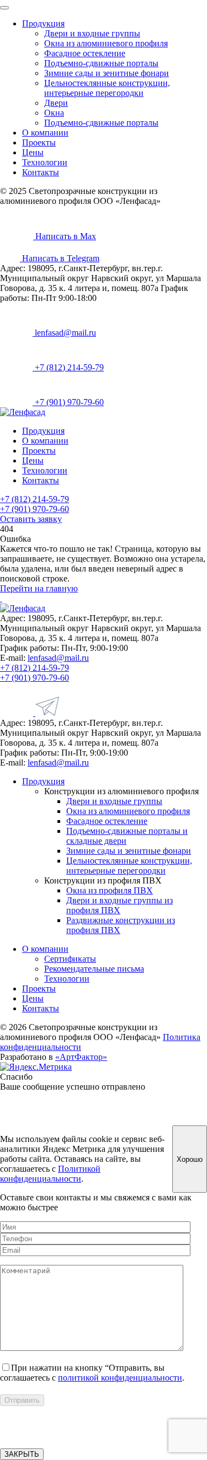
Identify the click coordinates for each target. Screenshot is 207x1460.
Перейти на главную (39, 588)
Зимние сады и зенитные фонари (106, 73)
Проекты (39, 142)
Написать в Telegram (59, 258)
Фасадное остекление (84, 53)
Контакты (40, 172)
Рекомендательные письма (94, 968)
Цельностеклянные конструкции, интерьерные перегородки (107, 88)
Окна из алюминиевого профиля (106, 43)
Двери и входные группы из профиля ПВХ (119, 905)
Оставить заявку (31, 519)
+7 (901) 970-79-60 (68, 402)
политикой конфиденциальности (120, 1377)
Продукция (43, 23)
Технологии (44, 162)
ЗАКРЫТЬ (21, 1454)
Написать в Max (64, 236)
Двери (56, 102)
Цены (33, 152)
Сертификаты (70, 958)
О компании (45, 132)
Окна (54, 112)
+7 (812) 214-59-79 (68, 367)
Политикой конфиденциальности (50, 1173)
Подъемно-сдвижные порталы (101, 63)
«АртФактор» (81, 1057)
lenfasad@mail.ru (64, 332)
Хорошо (190, 1159)
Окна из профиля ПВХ (109, 890)
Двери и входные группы (92, 33)
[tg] (47, 713)
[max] (17, 713)
